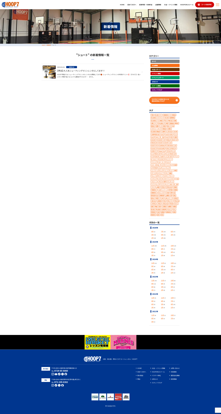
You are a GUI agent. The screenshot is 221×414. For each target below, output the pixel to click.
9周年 (175, 137)
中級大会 (170, 120)
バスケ (160, 179)
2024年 (175, 131)
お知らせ (155, 82)
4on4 (152, 137)
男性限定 (153, 212)
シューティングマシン (156, 170)
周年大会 (173, 193)
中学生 (162, 187)
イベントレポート (158, 78)
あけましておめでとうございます (163, 156)
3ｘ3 (176, 134)
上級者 (157, 187)
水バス (170, 209)
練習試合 (153, 215)
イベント (176, 156)
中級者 (175, 187)
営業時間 (161, 195)
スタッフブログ (157, 90)
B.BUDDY (153, 140)
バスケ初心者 (165, 118)
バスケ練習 (163, 126)
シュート (166, 170)
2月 (152, 238)
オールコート (154, 159)
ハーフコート (170, 176)
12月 (152, 246)
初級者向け (154, 193)
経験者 (162, 212)
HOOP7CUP (154, 145)
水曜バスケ (154, 123)
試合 (162, 215)
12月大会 (169, 131)
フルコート (154, 181)
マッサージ (170, 181)
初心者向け (161, 123)
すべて (154, 61)
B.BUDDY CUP (161, 140)
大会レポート (156, 69)
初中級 (170, 190)
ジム (159, 168)
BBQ (168, 140)
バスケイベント (167, 179)
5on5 (167, 137)
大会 (162, 198)
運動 (157, 126)
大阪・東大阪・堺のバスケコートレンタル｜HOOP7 (120, 359)
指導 (152, 206)
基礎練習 (172, 118)
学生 (164, 201)
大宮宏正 (175, 198)
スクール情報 (156, 86)
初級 (175, 120)
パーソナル (162, 176)
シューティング (166, 168)
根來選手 (164, 209)
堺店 (174, 195)
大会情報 (155, 65)
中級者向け (154, 190)
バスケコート (154, 129)
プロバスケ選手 (162, 181)
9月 (152, 249)
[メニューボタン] (217, 4)
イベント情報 (156, 73)
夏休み (152, 198)
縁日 (158, 215)
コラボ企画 (174, 165)
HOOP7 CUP (168, 143)
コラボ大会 (154, 168)
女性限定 (159, 201)
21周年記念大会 (155, 134)
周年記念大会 (154, 195)
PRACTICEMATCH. (171, 148)
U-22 (163, 154)
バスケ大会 (175, 179)
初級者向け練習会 (173, 123)
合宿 (168, 193)
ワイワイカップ (155, 184)
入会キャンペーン (162, 190)
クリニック (154, 162)
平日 (165, 120)
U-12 (173, 151)
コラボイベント (165, 165)
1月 (162, 238)
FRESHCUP (154, 143)
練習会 (152, 126)
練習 (174, 212)
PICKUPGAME (161, 148)
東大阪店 (158, 209)
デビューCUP (154, 176)
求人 (174, 209)
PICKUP (153, 148)
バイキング (154, 179)
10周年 (163, 131)
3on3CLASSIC (169, 134)
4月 (162, 235)
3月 (172, 235)
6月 (172, 231)
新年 (160, 206)
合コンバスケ (161, 193)
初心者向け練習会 (155, 131)
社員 (158, 212)
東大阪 (152, 209)
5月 (152, 235)
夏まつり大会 (170, 126)
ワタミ (152, 187)
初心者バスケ (158, 115)
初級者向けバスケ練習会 (169, 115)
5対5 (171, 137)
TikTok (168, 151)
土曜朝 (167, 195)
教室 (156, 206)
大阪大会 (153, 201)
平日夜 (171, 204)
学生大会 (176, 201)
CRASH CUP (174, 140)
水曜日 (169, 129)
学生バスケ (170, 201)
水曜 (167, 123)
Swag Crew (162, 151)
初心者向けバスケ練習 (156, 120)
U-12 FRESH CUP (155, 154)
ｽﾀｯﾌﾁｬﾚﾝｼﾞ (160, 173)
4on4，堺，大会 (160, 137)
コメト (168, 162)
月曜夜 (174, 206)
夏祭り (157, 198)
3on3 (162, 134)
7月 (162, 231)
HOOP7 (161, 143)
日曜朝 (169, 206)
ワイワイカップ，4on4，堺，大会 (169, 184)
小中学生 (153, 204)
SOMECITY (154, 151)
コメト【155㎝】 (155, 165)
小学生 (159, 204)
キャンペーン (169, 159)
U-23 (152, 156)
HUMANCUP (162, 145)
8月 (152, 231)
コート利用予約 (206, 4)
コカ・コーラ (161, 162)
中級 (152, 115)
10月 (172, 246)
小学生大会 (165, 204)
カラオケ (161, 159)
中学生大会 (169, 187)
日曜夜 (164, 206)
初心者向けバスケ (155, 118)
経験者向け (169, 212)
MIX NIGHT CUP (172, 145)
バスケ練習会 (162, 129)
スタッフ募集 (168, 173)
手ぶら (176, 204)
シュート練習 (173, 170)
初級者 (175, 190)
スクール (153, 173)
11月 (162, 246)
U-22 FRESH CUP (171, 154)
